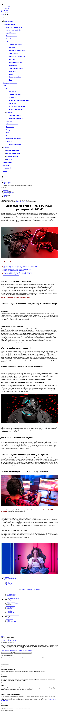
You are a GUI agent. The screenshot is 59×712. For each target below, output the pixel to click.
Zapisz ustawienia (9, 710)
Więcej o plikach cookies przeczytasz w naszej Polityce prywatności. (16, 650)
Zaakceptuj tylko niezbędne (7, 652)
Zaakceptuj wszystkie (26, 652)
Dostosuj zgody (17, 652)
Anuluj (2, 710)
